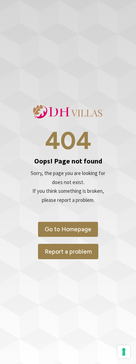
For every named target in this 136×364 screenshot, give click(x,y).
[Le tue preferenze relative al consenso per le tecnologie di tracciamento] (123, 351)
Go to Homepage (68, 229)
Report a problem (68, 251)
